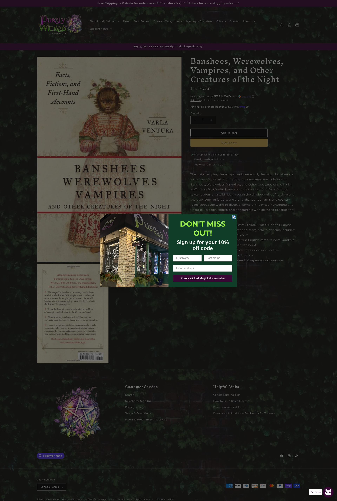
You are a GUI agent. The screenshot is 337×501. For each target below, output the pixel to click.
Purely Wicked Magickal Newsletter (203, 278)
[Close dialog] (234, 217)
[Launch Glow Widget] (328, 492)
